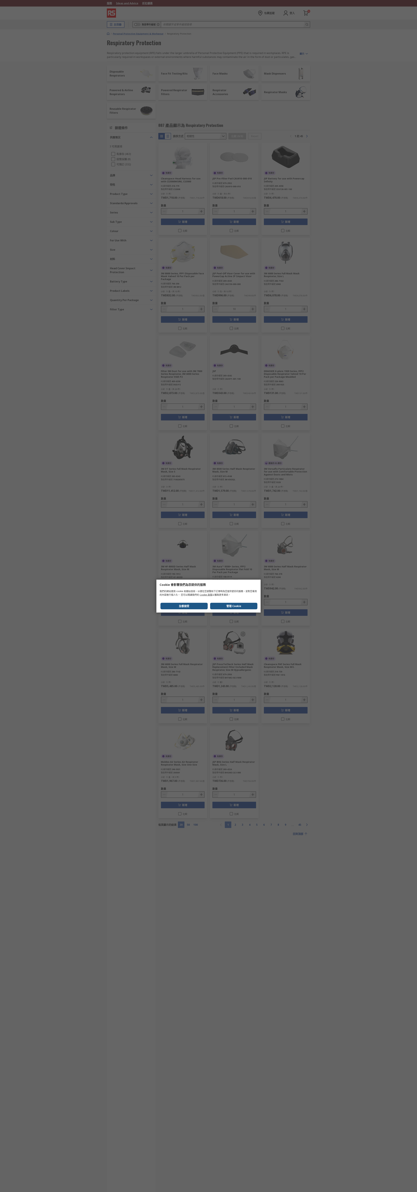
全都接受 (184, 606)
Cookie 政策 (206, 594)
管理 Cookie (233, 606)
